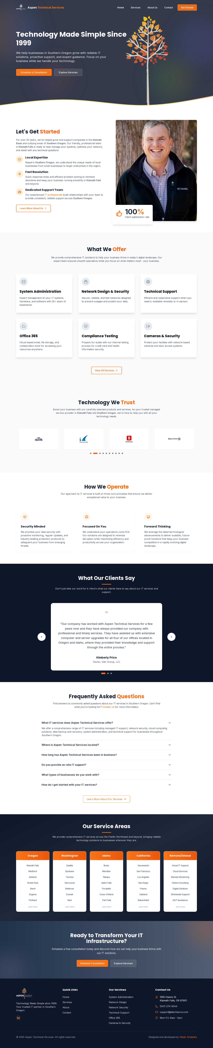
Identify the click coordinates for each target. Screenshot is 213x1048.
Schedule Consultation (92, 963)
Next (171, 637)
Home (120, 7)
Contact (168, 7)
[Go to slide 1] (102, 673)
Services (135, 7)
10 (122, 453)
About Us (152, 7)
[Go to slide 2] (106, 673)
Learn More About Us (31, 208)
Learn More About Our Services (104, 799)
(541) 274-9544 (168, 1006)
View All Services (104, 370)
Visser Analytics (188, 1037)
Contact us (108, 706)
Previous (42, 637)
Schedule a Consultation (34, 72)
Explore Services (68, 72)
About (65, 1007)
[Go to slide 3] (111, 673)
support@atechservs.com (174, 1012)
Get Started (187, 7)
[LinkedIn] (18, 1017)
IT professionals (53, 194)
